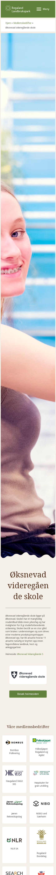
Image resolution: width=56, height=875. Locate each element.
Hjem (8, 22)
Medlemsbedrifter (22, 22)
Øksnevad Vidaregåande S (30, 654)
